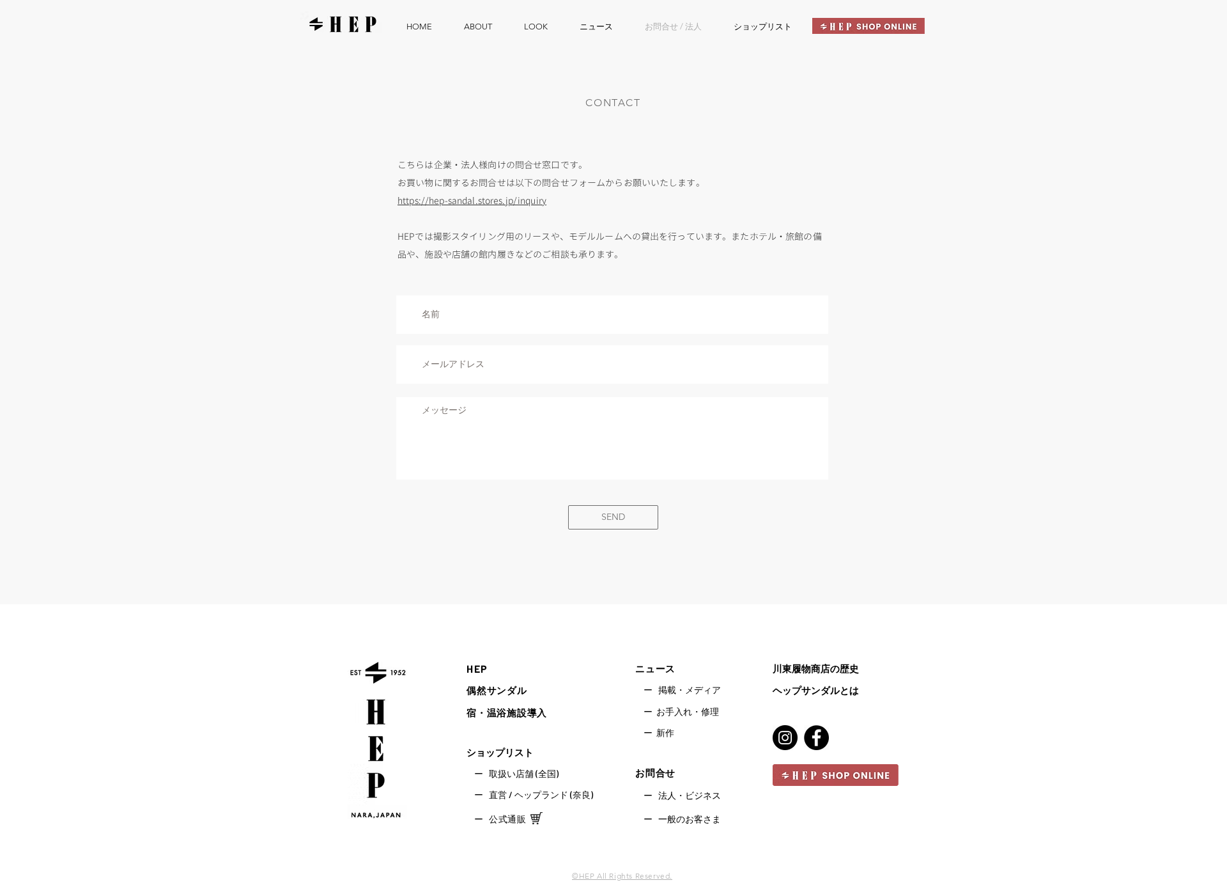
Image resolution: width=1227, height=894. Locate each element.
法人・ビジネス (689, 795)
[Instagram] (785, 737)
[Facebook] (816, 737)
